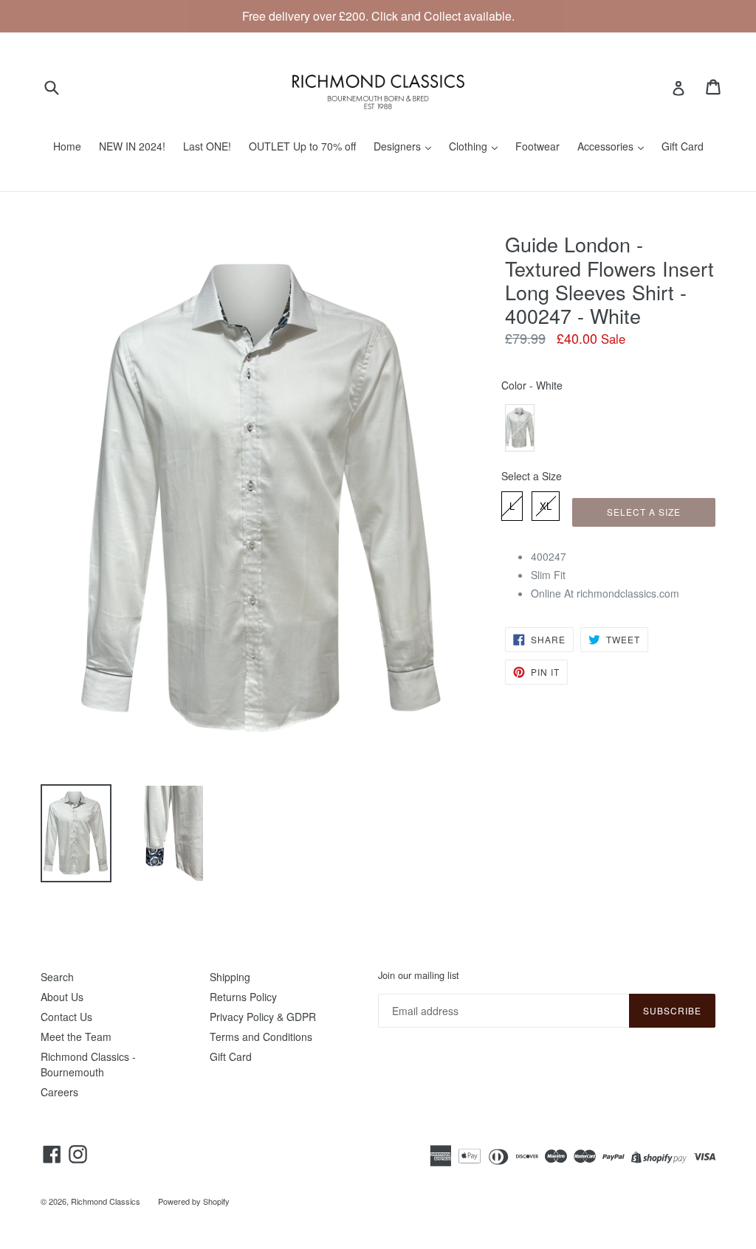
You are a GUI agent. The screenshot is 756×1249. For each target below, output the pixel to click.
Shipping (230, 976)
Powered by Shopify (194, 1201)
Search (57, 976)
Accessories (606, 146)
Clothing (469, 146)
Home (67, 146)
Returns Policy (243, 996)
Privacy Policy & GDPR (263, 1016)
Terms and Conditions (261, 1036)
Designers (399, 146)
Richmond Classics (105, 1201)
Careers (59, 1091)
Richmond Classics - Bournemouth (88, 1064)
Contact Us (66, 1016)
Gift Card (683, 146)
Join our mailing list (418, 975)
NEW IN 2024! (132, 146)
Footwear (537, 146)
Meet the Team (76, 1036)
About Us (62, 996)
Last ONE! (207, 146)
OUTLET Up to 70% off (302, 146)
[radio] (519, 428)
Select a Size (531, 475)
